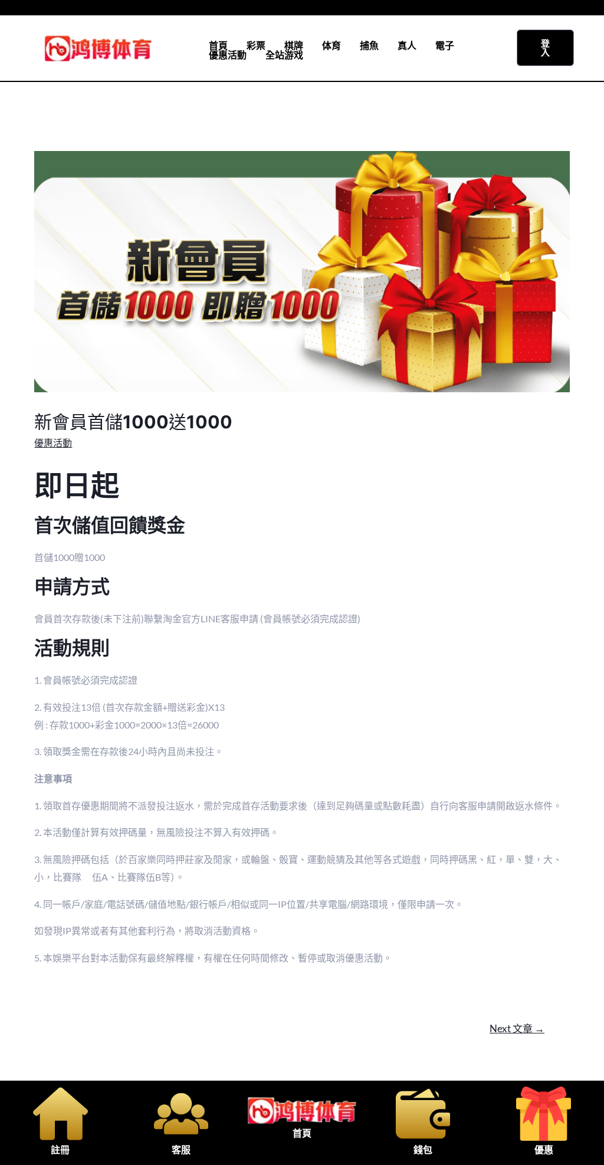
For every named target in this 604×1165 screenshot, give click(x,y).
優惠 (543, 1150)
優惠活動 (228, 55)
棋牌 (293, 45)
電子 (444, 45)
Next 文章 (517, 1028)
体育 (331, 45)
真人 (407, 45)
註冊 (60, 1150)
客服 (181, 1150)
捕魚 (369, 45)
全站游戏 (284, 55)
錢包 (422, 1150)
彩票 (256, 45)
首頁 (218, 45)
